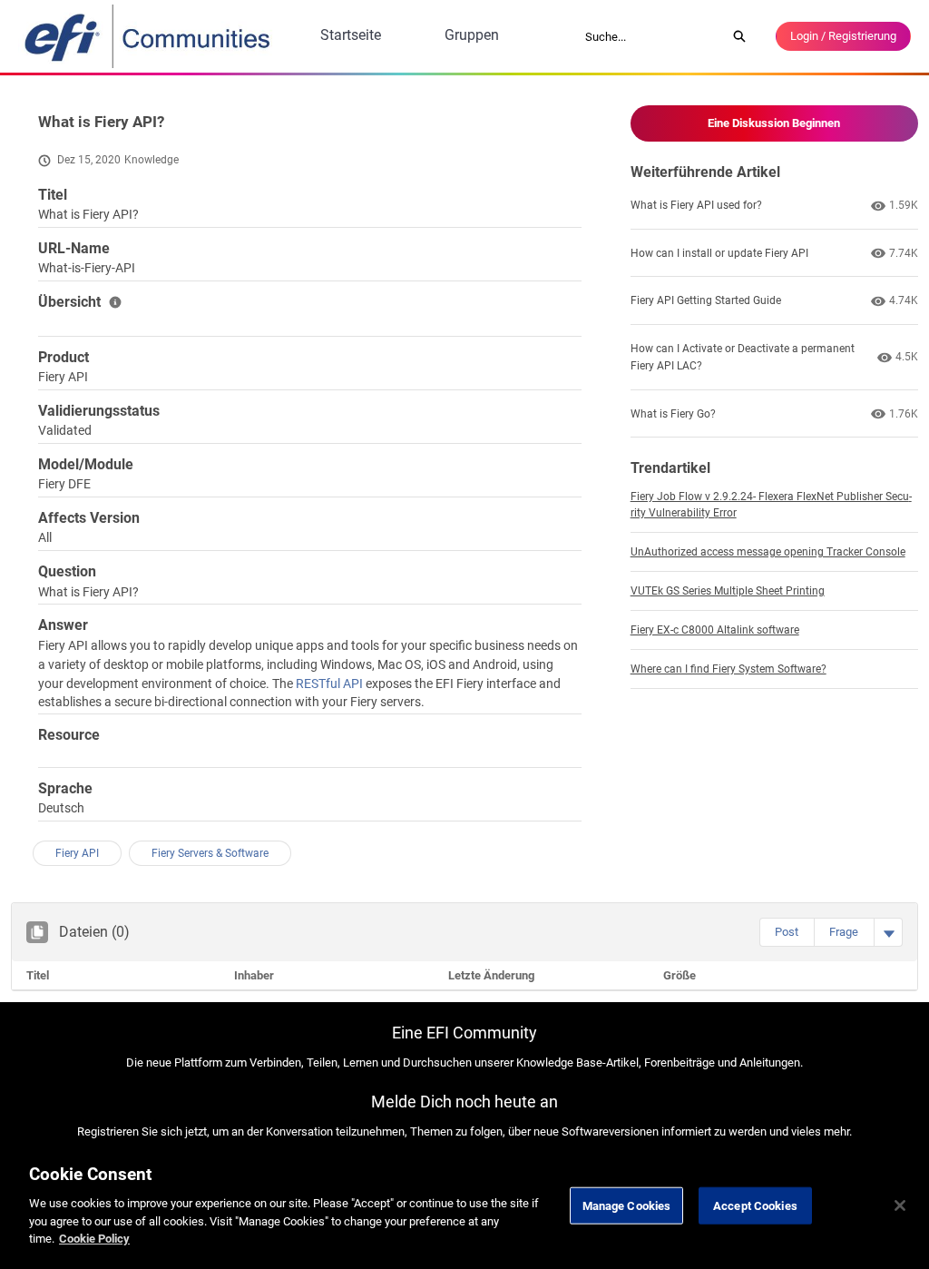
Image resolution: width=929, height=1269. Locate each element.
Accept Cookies (755, 1205)
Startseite (350, 35)
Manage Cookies (626, 1205)
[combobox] (649, 36)
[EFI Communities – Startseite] (148, 36)
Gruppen (472, 35)
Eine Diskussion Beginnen (774, 123)
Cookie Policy (94, 1238)
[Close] (900, 1205)
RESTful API (331, 683)
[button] (786, 932)
